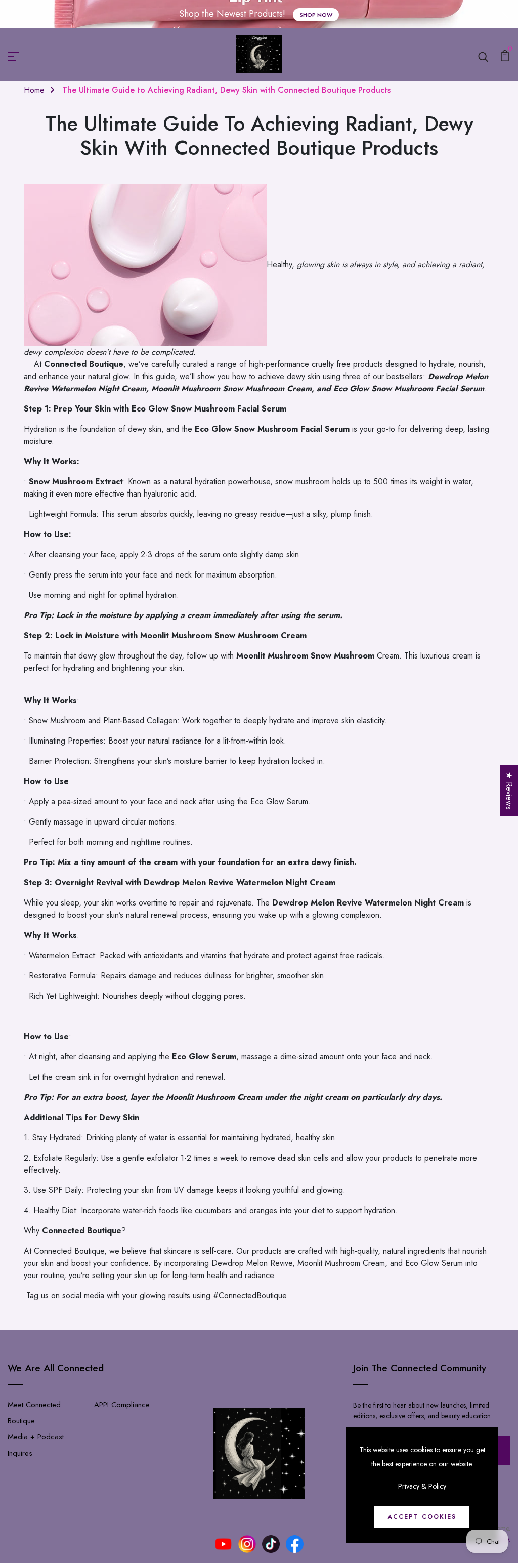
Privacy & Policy (422, 1486)
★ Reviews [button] (509, 791)
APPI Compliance (122, 1404)
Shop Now (315, 15)
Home (34, 90)
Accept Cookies (421, 1516)
